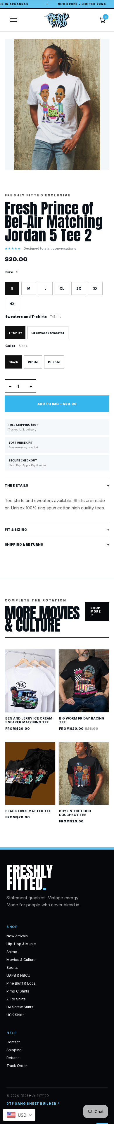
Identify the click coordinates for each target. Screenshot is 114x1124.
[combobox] (19, 1115)
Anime (11, 952)
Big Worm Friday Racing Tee (81, 720)
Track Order (16, 1066)
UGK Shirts (15, 1015)
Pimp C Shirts (17, 991)
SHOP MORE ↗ (95, 611)
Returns (13, 1058)
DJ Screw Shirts (19, 1007)
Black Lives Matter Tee (28, 811)
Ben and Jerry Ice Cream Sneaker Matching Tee (28, 720)
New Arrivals (17, 936)
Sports (12, 967)
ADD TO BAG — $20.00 (57, 404)
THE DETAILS (57, 485)
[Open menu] (11, 20)
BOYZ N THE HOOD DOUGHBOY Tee (75, 813)
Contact (13, 1042)
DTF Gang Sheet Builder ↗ (33, 1103)
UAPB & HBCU (18, 975)
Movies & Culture (21, 959)
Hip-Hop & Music (21, 944)
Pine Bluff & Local (21, 983)
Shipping (14, 1050)
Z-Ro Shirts (16, 999)
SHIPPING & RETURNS (57, 544)
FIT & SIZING (57, 530)
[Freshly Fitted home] (57, 20)
